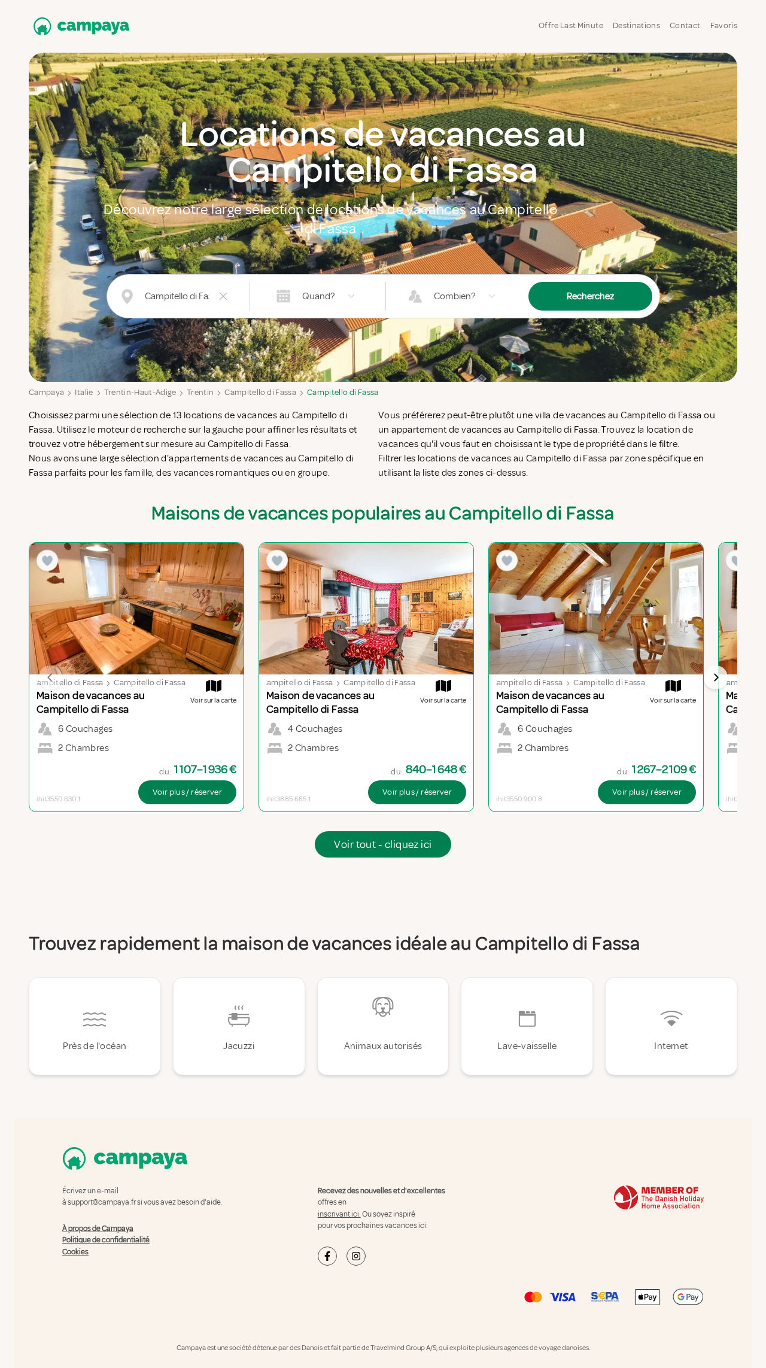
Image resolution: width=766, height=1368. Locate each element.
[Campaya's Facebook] (327, 1256)
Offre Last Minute (571, 25)
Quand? (318, 296)
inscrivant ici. (339, 1214)
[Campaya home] (79, 26)
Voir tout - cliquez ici (382, 844)
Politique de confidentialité (106, 1240)
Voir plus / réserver (187, 792)
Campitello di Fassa (260, 392)
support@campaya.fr (102, 1202)
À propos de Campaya (97, 1228)
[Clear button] (223, 296)
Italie (84, 392)
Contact (685, 25)
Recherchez (590, 296)
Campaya (46, 392)
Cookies (75, 1252)
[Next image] (716, 677)
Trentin (200, 392)
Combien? (454, 296)
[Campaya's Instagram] (356, 1256)
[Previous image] (50, 677)
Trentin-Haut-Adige (140, 392)
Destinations (636, 25)
